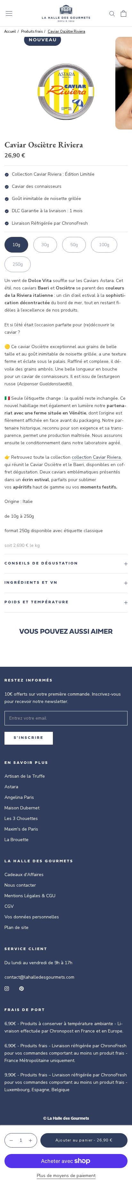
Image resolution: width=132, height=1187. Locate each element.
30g (45, 245)
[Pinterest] (21, 988)
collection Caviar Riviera (96, 457)
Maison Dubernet (21, 808)
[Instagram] (6, 988)
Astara (11, 787)
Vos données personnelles (31, 917)
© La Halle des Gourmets (66, 1118)
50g (74, 245)
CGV (9, 906)
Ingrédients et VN (31, 583)
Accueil (10, 31)
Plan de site (16, 927)
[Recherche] (112, 13)
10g (16, 245)
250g (17, 264)
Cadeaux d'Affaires (24, 875)
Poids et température (36, 602)
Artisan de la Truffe (24, 776)
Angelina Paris (19, 797)
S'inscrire (29, 738)
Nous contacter (20, 885)
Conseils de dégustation (41, 563)
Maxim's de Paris (21, 829)
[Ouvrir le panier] (123, 13)
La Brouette (16, 840)
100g (104, 245)
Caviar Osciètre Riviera (66, 31)
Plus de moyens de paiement (66, 1176)
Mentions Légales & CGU (29, 896)
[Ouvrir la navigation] (9, 13)
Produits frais (32, 31)
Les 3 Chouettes (21, 818)
